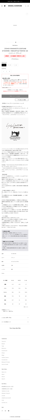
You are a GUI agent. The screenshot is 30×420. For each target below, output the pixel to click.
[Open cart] (28, 6)
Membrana (15, 45)
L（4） (15, 65)
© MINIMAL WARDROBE (15, 416)
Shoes (3, 353)
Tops (3, 346)
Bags (3, 355)
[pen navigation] (2, 5)
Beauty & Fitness (6, 362)
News (3, 374)
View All (4, 341)
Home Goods (5, 364)
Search (3, 379)
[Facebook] (2, 410)
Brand (3, 343)
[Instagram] (5, 410)
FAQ (3, 400)
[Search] (25, 6)
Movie (3, 376)
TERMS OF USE (5, 391)
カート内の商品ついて (6, 321)
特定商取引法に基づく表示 (7, 386)
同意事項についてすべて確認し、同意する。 (15, 89)
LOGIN (3, 395)
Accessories (4, 359)
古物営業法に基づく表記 (7, 388)
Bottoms (4, 348)
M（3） (10, 65)
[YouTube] (8, 410)
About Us (4, 372)
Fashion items (5, 357)
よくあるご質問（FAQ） (7, 317)
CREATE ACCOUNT (6, 398)
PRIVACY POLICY (6, 393)
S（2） (4, 65)
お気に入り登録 (22, 99)
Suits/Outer (4, 350)
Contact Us (4, 402)
